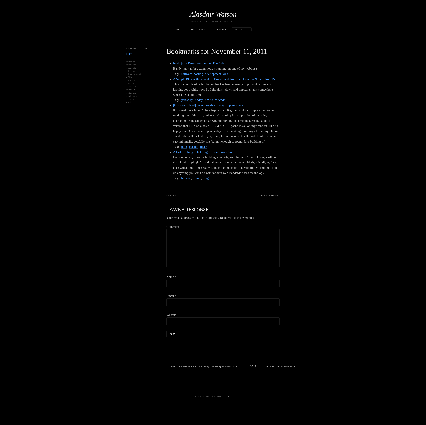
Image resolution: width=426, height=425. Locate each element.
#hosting (131, 80)
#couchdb (131, 68)
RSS (229, 397)
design (197, 178)
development (213, 74)
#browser (131, 65)
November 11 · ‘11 (136, 49)
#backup (130, 62)
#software (131, 96)
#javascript (133, 87)
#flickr (130, 77)
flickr (203, 146)
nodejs (199, 100)
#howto (130, 83)
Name (171, 277)
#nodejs (130, 90)
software (186, 74)
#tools (130, 99)
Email (171, 296)
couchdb (220, 100)
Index (253, 366)
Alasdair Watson (213, 14)
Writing (221, 29)
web (225, 74)
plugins (207, 178)
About (178, 29)
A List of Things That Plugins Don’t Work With (203, 152)
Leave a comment (270, 196)
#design (130, 71)
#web (128, 102)
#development (133, 74)
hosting (198, 74)
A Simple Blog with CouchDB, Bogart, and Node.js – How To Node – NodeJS (224, 79)
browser (186, 178)
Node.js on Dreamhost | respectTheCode (198, 63)
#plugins (131, 93)
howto (209, 100)
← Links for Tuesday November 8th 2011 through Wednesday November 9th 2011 (202, 366)
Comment (174, 226)
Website (171, 315)
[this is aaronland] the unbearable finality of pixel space (208, 105)
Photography (199, 29)
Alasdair (175, 196)
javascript (187, 100)
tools (184, 146)
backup (193, 146)
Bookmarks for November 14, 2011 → (283, 366)
